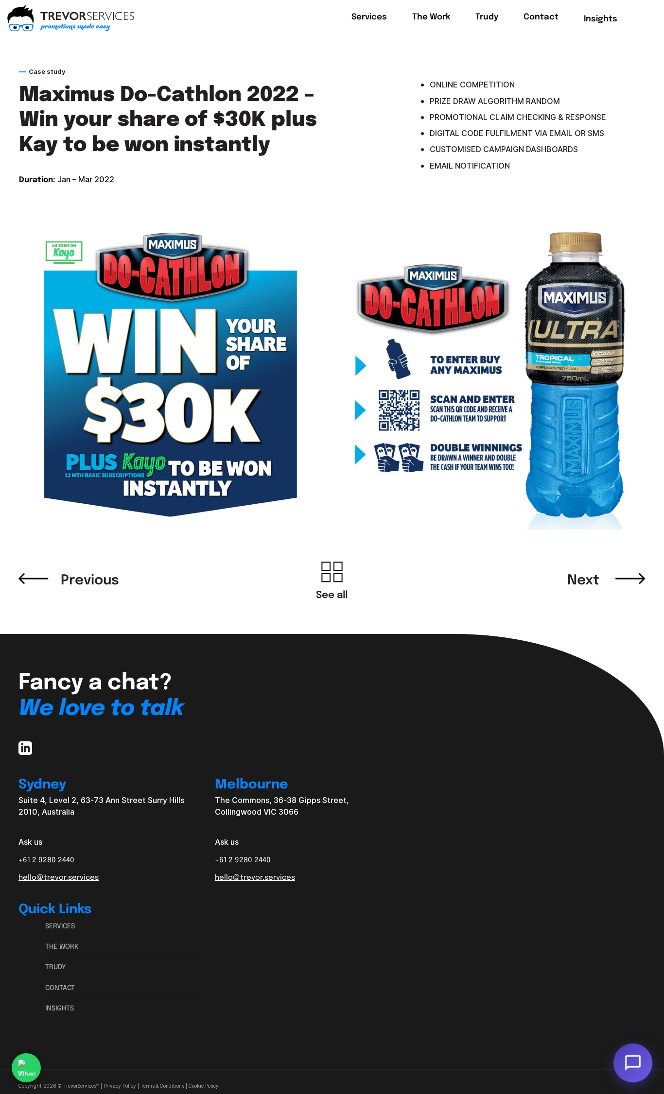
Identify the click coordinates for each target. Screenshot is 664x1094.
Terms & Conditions (162, 1086)
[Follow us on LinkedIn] (25, 749)
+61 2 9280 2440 (46, 859)
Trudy (55, 966)
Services (60, 925)
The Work (62, 945)
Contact (60, 987)
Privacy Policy (120, 1086)
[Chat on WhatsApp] (26, 1067)
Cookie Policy (204, 1086)
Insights (59, 1007)
